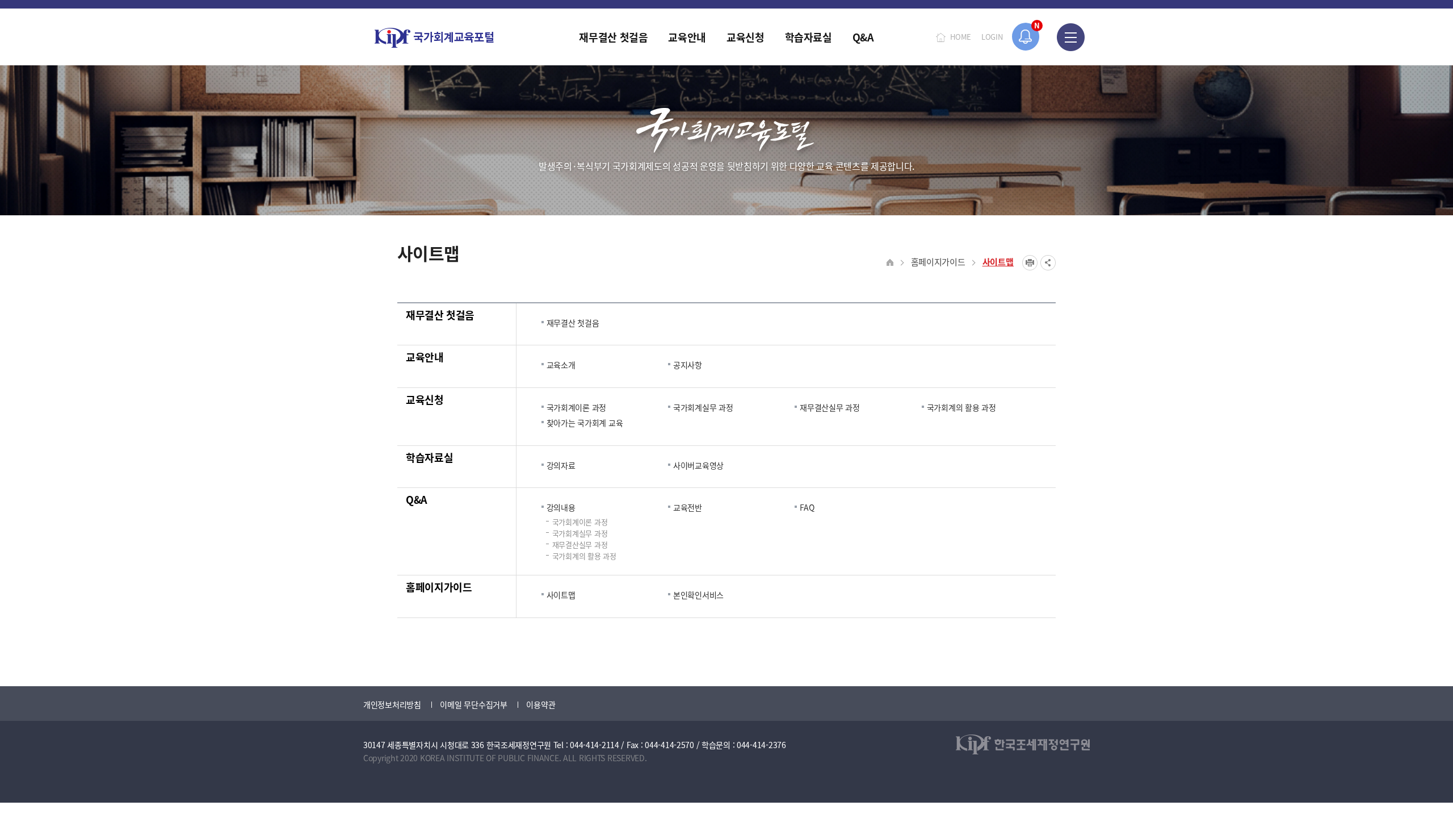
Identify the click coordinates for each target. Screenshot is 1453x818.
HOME (960, 36)
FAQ (807, 507)
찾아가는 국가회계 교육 (585, 422)
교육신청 (425, 399)
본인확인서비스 (698, 594)
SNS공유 (1048, 262)
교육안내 (425, 356)
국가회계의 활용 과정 (961, 407)
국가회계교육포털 (434, 38)
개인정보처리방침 (392, 704)
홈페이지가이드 (938, 262)
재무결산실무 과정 (829, 407)
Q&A (416, 499)
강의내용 (561, 507)
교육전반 (687, 507)
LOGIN (992, 36)
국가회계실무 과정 (703, 407)
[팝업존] (1026, 37)
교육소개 (561, 364)
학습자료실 (429, 457)
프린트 (1030, 262)
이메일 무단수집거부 (473, 704)
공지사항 (687, 364)
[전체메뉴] (1070, 37)
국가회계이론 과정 (576, 407)
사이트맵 (998, 262)
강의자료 (561, 465)
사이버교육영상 (698, 465)
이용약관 (540, 704)
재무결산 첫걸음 (440, 314)
